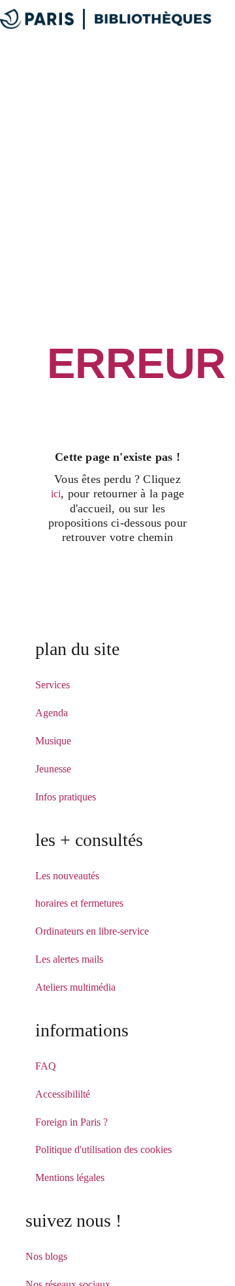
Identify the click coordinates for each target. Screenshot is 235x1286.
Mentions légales (69, 1177)
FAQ (45, 1066)
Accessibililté (62, 1094)
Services (52, 684)
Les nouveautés (67, 875)
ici (56, 493)
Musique (53, 740)
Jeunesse (53, 768)
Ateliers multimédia (75, 987)
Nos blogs (46, 1256)
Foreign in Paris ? (71, 1122)
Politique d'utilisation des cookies (103, 1149)
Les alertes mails (69, 959)
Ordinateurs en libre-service (92, 931)
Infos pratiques (65, 796)
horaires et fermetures (79, 903)
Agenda (51, 712)
